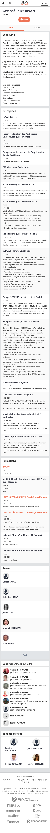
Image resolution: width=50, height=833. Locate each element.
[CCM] (37, 805)
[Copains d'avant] (13, 816)
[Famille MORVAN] (6, 723)
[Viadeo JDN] (37, 816)
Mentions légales (42, 791)
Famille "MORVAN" (18, 723)
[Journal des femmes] (13, 805)
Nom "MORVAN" (17, 716)
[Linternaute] (13, 811)
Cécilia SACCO (9, 581)
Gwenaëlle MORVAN (19, 670)
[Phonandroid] (37, 821)
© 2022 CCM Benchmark (36, 793)
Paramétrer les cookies (27, 791)
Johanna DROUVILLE (36, 748)
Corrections (22, 793)
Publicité (27, 789)
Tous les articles (11, 793)
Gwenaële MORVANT (19, 707)
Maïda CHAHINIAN (12, 628)
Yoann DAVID (9, 643)
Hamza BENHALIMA (13, 764)
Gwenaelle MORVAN (19, 692)
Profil (12, 28)
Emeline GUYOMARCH (10, 749)
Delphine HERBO (10, 597)
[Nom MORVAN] (6, 716)
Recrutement (35, 789)
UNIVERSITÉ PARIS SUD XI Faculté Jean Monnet (25, 497)
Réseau (37, 28)
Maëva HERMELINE (36, 764)
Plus (25, 655)
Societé (44, 789)
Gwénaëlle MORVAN (19, 677)
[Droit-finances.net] (37, 810)
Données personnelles (10, 791)
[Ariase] (13, 821)
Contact (20, 789)
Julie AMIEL (8, 612)
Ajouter (25, 19)
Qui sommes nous (10, 789)
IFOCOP (6, 466)
